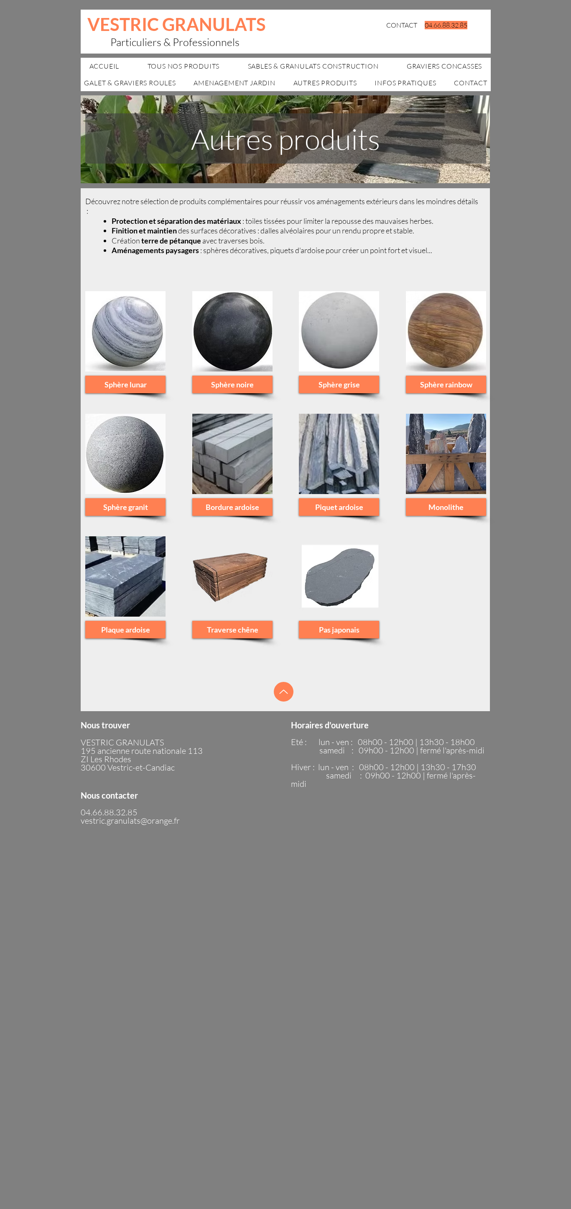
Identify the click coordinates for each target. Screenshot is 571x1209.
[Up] (283, 692)
